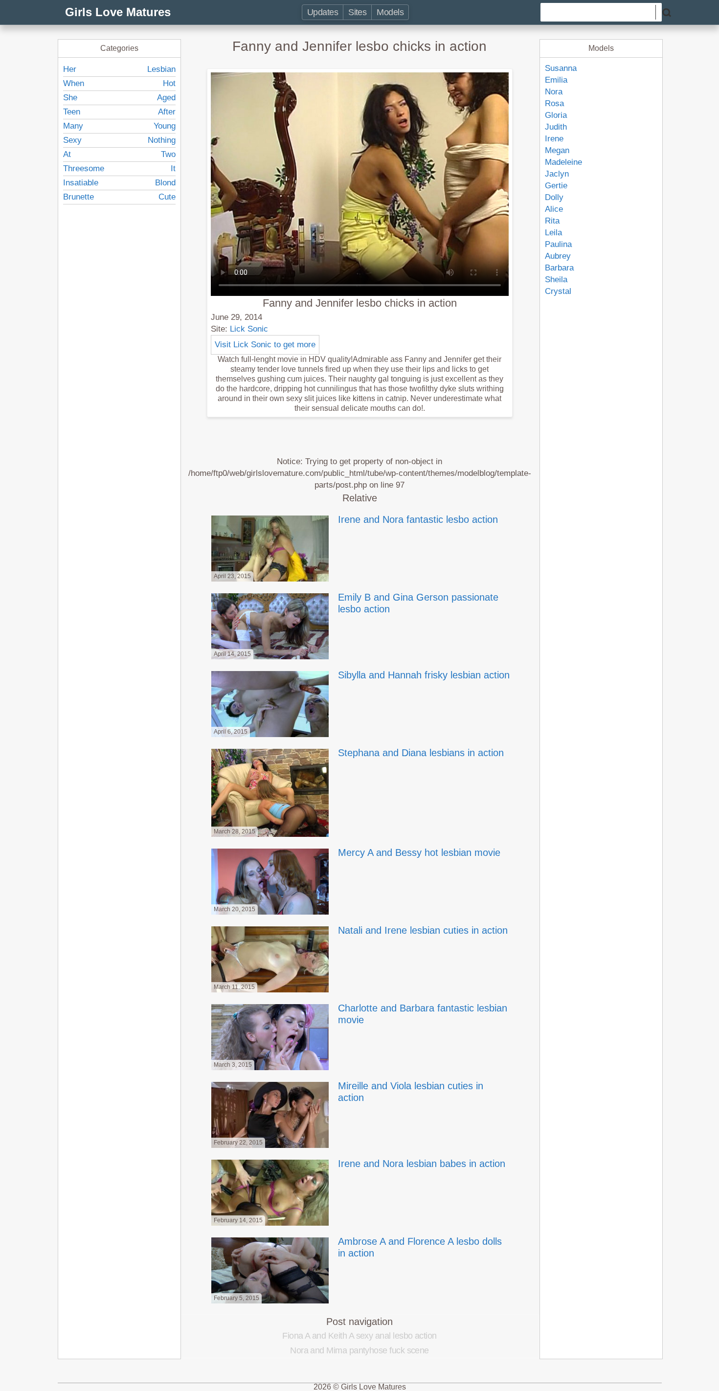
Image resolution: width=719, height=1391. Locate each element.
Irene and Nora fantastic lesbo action (418, 519)
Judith (556, 127)
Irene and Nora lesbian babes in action (421, 1163)
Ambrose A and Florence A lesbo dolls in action (420, 1247)
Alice (554, 209)
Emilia (556, 80)
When (73, 83)
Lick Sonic (249, 329)
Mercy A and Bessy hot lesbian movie (419, 852)
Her (69, 69)
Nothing (162, 140)
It (173, 168)
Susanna (561, 68)
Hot (169, 83)
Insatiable (80, 182)
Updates (322, 12)
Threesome (83, 168)
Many (73, 126)
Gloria (556, 115)
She (70, 97)
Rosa (554, 103)
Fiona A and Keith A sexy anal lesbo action (359, 1336)
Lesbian (161, 69)
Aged (166, 97)
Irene (554, 138)
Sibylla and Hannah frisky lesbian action (424, 675)
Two (168, 154)
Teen (71, 111)
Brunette (78, 197)
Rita (552, 220)
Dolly (554, 197)
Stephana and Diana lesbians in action (421, 752)
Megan (557, 150)
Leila (553, 232)
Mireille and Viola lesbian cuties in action (410, 1091)
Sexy (72, 140)
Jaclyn (557, 174)
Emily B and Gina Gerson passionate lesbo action (418, 603)
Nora (553, 91)
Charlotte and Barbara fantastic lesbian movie (422, 1014)
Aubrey (558, 256)
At (67, 154)
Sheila (556, 279)
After (167, 111)
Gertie (556, 185)
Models (390, 12)
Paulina (558, 244)
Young (165, 126)
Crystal (558, 291)
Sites (357, 12)
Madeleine (563, 162)
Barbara (559, 267)
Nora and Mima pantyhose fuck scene (359, 1350)
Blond (165, 182)
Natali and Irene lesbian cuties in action (423, 930)
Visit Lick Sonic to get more (265, 344)
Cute (167, 197)
